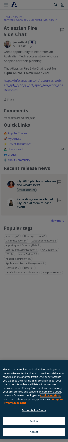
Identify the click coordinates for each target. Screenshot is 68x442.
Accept (34, 431)
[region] (34, 399)
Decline (34, 421)
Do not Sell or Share (34, 410)
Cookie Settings (50, 395)
